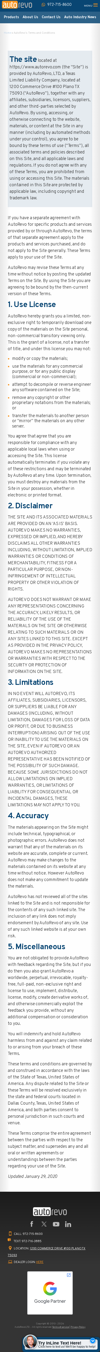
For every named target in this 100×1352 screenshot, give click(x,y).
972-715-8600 (33, 1234)
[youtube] (56, 1224)
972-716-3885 (32, 1241)
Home (7, 33)
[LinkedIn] (68, 1224)
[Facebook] (32, 1224)
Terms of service (60, 1327)
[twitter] (44, 1224)
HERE (39, 1262)
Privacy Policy (78, 1327)
